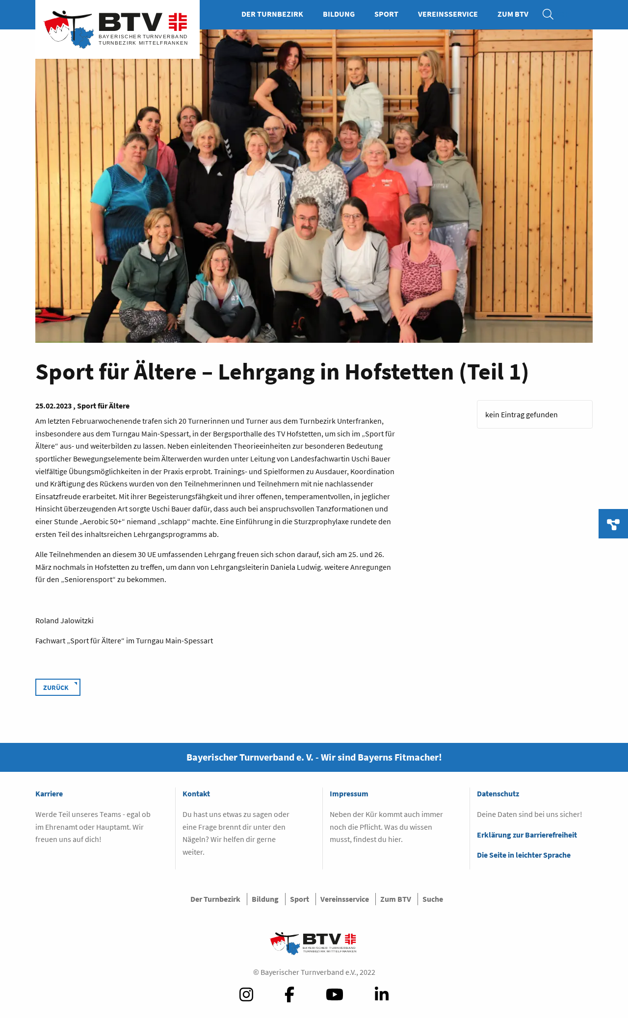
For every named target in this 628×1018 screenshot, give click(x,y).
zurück (56, 687)
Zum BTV (512, 14)
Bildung (339, 14)
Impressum (349, 793)
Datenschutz (498, 793)
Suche (553, 14)
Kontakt (196, 793)
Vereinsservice (448, 14)
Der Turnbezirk (272, 14)
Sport (386, 14)
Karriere (49, 793)
